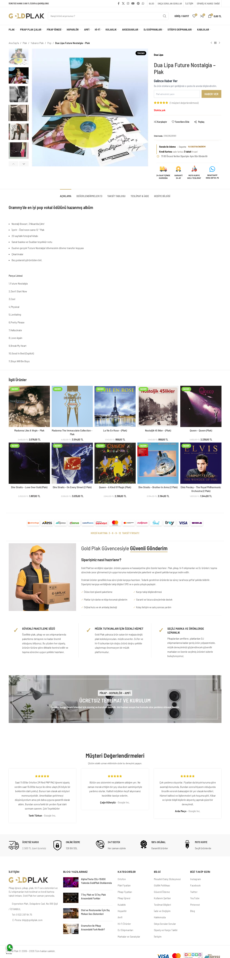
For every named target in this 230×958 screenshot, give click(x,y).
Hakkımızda (160, 917)
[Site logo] (26, 15)
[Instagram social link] (128, 3)
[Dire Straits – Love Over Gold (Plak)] (29, 463)
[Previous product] (211, 43)
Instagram (195, 879)
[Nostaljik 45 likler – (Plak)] (158, 406)
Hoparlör (122, 910)
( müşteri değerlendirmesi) (184, 102)
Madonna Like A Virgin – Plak (29, 430)
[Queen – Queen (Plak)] (200, 406)
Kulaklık (122, 904)
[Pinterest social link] (138, 3)
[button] (13, 163)
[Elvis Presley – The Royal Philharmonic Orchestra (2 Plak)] (200, 463)
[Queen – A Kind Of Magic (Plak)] (115, 463)
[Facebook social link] (119, 3)
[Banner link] (115, 699)
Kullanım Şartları (162, 898)
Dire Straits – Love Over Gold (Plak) (29, 487)
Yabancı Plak (37, 42)
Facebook (195, 885)
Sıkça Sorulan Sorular (165, 923)
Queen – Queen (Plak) (201, 430)
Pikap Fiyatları (125, 891)
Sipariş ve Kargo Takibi (165, 930)
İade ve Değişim (162, 910)
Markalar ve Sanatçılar (129, 936)
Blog (192, 910)
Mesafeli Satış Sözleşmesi (167, 879)
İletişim (158, 936)
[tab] (65, 194)
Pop (49, 42)
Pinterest (195, 904)
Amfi (120, 917)
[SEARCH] (165, 16)
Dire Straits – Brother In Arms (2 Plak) (157, 487)
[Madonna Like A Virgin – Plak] (29, 406)
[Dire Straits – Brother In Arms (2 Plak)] (158, 463)
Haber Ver (211, 94)
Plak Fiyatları (124, 885)
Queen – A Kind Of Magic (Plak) (115, 487)
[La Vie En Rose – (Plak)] (115, 406)
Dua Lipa (158, 54)
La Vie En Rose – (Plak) (115, 430)
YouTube (195, 898)
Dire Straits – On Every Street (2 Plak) (72, 487)
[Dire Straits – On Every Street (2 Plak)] (72, 463)
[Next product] (219, 43)
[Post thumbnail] (70, 882)
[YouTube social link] (133, 3)
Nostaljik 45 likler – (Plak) (158, 430)
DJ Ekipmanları (125, 930)
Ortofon (122, 879)
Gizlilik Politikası (162, 885)
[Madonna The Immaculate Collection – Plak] (72, 406)
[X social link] (123, 3)
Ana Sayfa (14, 42)
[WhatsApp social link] (143, 3)
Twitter (193, 891)
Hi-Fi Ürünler (124, 923)
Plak (25, 42)
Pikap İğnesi (124, 898)
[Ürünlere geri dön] (215, 43)
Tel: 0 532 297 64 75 (22, 914)
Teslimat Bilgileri (162, 904)
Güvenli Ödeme (162, 891)
